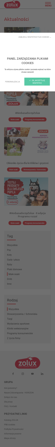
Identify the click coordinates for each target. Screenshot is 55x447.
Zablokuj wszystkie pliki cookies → (34, 37)
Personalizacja (12, 81)
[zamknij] (27, 223)
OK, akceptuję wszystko (38, 81)
